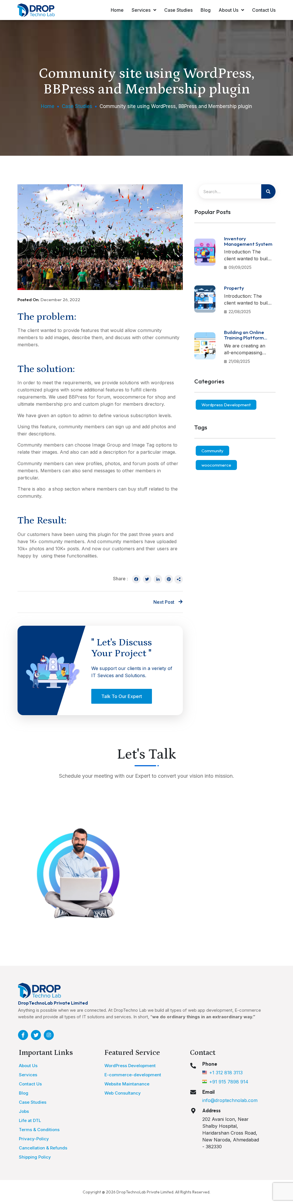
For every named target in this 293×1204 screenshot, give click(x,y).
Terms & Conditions (39, 1129)
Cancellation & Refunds (43, 1148)
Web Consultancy (122, 1093)
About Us (228, 10)
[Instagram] (49, 1035)
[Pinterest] (168, 579)
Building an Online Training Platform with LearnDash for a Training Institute (247, 340)
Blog (206, 10)
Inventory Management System (248, 241)
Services (141, 10)
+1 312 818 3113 (226, 1072)
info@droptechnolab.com (230, 1100)
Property (234, 288)
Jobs (24, 1111)
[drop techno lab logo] (39, 991)
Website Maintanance (126, 1084)
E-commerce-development (132, 1074)
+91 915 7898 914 (228, 1082)
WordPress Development (130, 1065)
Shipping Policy (35, 1157)
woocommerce (216, 465)
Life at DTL (30, 1120)
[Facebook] (136, 579)
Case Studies (178, 10)
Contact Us (264, 10)
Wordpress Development (226, 404)
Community (212, 450)
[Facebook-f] (23, 1035)
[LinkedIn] (158, 579)
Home (117, 10)
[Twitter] (147, 579)
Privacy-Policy (34, 1138)
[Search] (268, 191)
